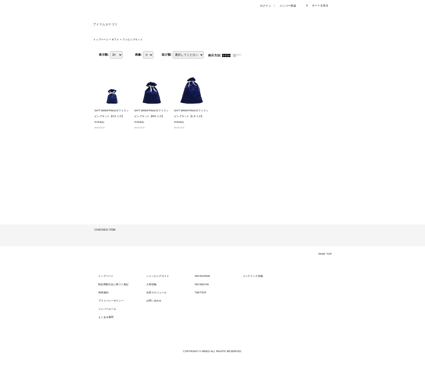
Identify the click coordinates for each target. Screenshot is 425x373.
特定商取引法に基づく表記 (113, 284)
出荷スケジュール (156, 292)
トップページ (105, 276)
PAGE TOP (325, 254)
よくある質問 (106, 317)
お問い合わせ (154, 300)
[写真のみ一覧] (227, 55)
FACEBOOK (202, 284)
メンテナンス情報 (253, 276)
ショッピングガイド (157, 276)
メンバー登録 (287, 5)
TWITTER (200, 292)
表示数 (104, 54)
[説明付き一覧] (238, 55)
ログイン (265, 5)
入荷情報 (151, 284)
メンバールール (107, 309)
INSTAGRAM (202, 276)
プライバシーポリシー (111, 300)
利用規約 (103, 292)
